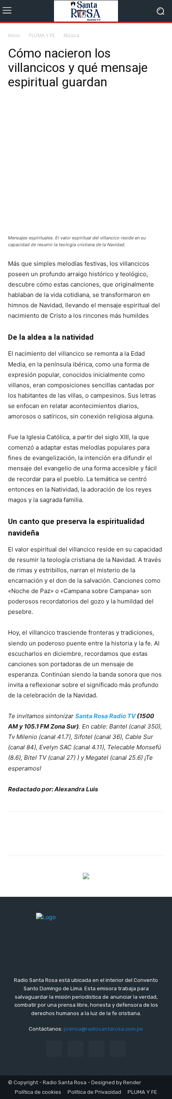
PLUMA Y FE (42, 35)
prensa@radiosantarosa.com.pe (103, 1029)
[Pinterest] (53, 114)
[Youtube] (118, 1049)
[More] (90, 114)
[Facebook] (16, 114)
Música (71, 35)
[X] (34, 114)
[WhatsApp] (71, 114)
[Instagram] (75, 1049)
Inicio (14, 35)
